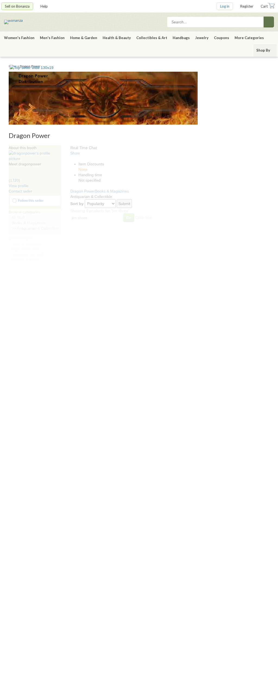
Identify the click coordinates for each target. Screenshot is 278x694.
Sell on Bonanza (17, 6)
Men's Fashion (52, 38)
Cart (264, 6)
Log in (224, 6)
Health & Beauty (117, 38)
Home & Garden (83, 38)
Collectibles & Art (151, 38)
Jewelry (201, 38)
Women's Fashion (19, 38)
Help (44, 6)
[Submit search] (269, 22)
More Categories (249, 38)
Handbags (181, 38)
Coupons (221, 38)
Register (246, 6)
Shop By (263, 50)
